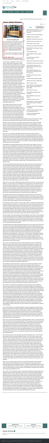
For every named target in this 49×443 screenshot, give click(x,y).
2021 (21, 433)
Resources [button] (29, 11)
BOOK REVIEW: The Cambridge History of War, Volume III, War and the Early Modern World (34, 86)
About (8, 0)
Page (11, 7)
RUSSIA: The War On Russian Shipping (34, 34)
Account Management (7, 2)
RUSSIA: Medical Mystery (32, 51)
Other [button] (22, 11)
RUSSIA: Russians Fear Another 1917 (34, 41)
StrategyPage (9, 440)
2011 (4, 434)
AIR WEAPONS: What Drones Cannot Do (35, 63)
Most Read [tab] (39, 27)
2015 (37, 433)
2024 (13, 433)
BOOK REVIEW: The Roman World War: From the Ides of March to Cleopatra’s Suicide (35, 103)
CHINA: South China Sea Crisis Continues (35, 60)
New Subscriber (25, 0)
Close (12, 57)
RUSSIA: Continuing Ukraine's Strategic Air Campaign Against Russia (34, 110)
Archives (43, 24)
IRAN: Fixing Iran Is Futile (32, 83)
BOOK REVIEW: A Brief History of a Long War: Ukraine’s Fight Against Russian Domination (35, 31)
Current (7, 433)
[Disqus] (24, 407)
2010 (6, 434)
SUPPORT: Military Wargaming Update (34, 78)
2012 (44, 433)
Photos (17, 11)
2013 (42, 433)
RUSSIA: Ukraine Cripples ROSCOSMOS (35, 45)
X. (4, 55)
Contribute (18, 0)
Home (4, 0)
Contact (12, 0)
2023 (15, 433)
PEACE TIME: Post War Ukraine (33, 43)
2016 (34, 433)
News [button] (4, 11)
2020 (23, 433)
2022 (18, 433)
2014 (39, 433)
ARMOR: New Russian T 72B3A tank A (34, 80)
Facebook (15, 54)
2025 (10, 433)
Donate (9, 57)
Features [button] (10, 11)
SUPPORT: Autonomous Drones (33, 99)
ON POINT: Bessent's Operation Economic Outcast (33, 58)
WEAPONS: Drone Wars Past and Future (35, 39)
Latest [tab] (30, 27)
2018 (29, 433)
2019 (26, 433)
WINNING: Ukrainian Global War (33, 36)
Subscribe (5, 57)
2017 (31, 433)
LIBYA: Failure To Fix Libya (32, 90)
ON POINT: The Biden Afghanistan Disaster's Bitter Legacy (33, 114)
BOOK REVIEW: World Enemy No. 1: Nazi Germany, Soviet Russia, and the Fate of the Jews (34, 67)
